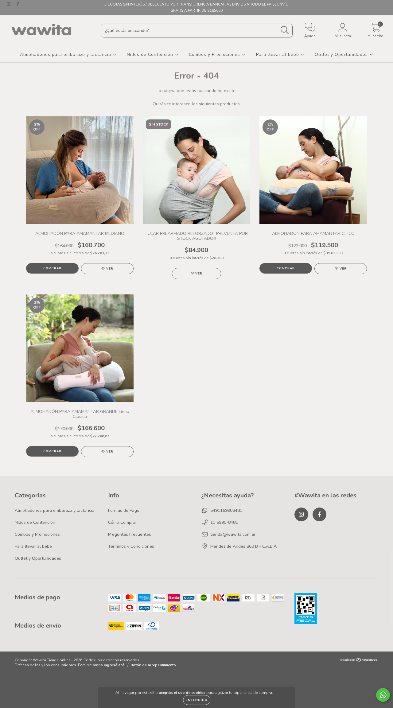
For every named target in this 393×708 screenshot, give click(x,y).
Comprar (52, 268)
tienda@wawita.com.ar (232, 534)
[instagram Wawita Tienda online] (9, 4)
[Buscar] (285, 30)
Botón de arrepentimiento (153, 665)
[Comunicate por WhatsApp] (383, 695)
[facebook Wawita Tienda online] (18, 4)
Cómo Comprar (122, 522)
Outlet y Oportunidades (342, 54)
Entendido (197, 700)
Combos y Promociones (215, 54)
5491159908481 (226, 510)
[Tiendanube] (359, 660)
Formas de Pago (123, 510)
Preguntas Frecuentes (129, 534)
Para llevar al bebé (278, 54)
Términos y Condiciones (131, 546)
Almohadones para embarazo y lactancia (66, 54)
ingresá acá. (114, 665)
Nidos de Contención (151, 54)
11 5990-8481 (224, 522)
